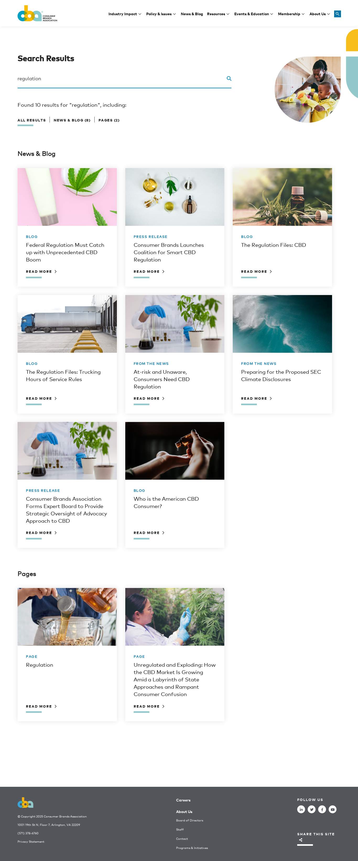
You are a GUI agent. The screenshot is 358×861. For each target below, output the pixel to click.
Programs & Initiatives (192, 848)
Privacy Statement (31, 841)
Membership (289, 13)
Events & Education (251, 13)
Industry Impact (123, 13)
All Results (32, 120)
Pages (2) (109, 120)
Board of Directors (189, 820)
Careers (183, 799)
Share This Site (316, 834)
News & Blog (192, 13)
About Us (318, 13)
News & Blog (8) (72, 120)
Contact (182, 839)
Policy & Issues (159, 13)
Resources (216, 13)
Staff (180, 829)
